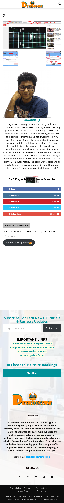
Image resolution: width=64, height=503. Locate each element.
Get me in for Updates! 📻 (19, 242)
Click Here (32, 373)
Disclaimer (28, 488)
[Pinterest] (28, 477)
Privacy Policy (15, 488)
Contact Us (41, 491)
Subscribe (54, 214)
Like (57, 189)
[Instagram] (20, 477)
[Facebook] (12, 477)
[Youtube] (52, 477)
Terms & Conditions (44, 488)
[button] (5, 4)
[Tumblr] (36, 477)
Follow (55, 195)
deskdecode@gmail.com (38, 456)
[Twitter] (44, 477)
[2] (32, 48)
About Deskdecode (26, 491)
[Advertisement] (27, 276)
